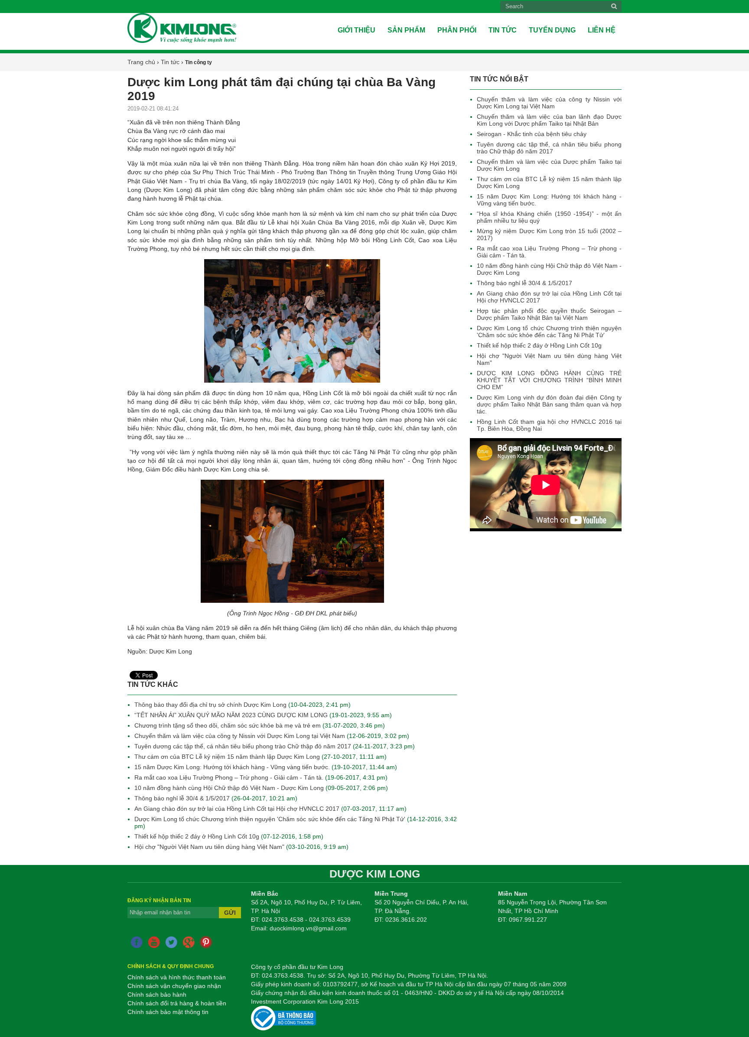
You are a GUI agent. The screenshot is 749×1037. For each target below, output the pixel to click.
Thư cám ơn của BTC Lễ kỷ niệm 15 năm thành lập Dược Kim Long (227, 756)
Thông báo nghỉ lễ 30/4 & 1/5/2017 (524, 283)
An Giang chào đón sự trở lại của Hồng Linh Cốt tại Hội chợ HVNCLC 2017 (236, 808)
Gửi (230, 912)
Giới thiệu (356, 30)
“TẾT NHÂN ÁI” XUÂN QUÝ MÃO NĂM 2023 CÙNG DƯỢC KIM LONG (231, 715)
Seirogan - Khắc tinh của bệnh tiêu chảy (531, 133)
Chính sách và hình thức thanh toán (176, 977)
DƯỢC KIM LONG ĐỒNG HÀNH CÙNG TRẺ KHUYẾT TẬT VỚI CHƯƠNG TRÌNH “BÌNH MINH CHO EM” (549, 380)
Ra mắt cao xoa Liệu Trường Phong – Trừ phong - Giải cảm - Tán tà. (228, 777)
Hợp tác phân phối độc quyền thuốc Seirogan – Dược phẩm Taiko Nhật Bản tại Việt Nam (549, 314)
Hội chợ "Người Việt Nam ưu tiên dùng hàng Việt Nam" (209, 846)
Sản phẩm (406, 30)
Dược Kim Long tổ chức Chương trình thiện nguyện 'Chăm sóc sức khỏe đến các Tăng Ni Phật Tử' (549, 331)
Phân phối (456, 30)
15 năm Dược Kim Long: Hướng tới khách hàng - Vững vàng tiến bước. (232, 767)
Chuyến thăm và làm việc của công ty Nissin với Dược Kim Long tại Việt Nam (549, 103)
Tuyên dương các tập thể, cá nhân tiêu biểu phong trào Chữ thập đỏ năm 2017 (549, 148)
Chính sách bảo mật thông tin (167, 1011)
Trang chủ (141, 62)
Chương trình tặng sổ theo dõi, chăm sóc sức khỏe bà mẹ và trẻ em (228, 725)
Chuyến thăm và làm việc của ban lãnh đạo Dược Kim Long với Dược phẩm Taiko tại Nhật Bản (549, 120)
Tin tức (502, 30)
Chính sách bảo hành (156, 994)
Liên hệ (601, 30)
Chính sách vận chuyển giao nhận (174, 985)
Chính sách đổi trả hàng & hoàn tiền (176, 1003)
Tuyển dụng (552, 30)
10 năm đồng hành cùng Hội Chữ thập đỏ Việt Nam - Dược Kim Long (229, 787)
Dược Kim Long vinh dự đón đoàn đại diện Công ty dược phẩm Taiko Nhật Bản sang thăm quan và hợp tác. (549, 404)
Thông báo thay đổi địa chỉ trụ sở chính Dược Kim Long (211, 704)
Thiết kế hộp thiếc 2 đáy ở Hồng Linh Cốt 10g (539, 345)
